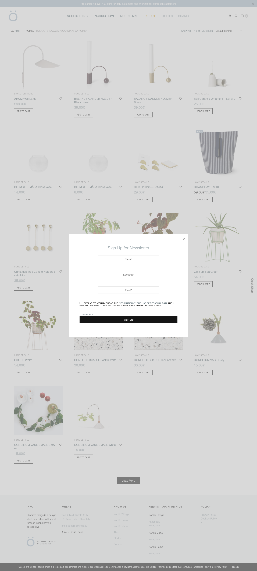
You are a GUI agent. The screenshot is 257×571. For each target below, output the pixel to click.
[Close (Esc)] (184, 238)
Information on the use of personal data (143, 303)
